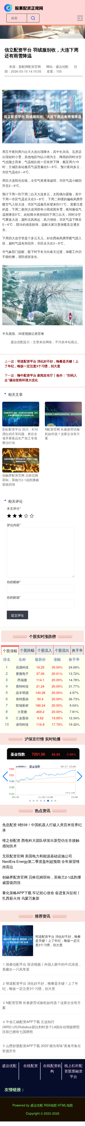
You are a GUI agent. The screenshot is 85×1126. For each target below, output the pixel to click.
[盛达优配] (24, 7)
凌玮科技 (22, 724)
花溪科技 (22, 667)
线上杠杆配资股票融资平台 (73, 1071)
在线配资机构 (52, 1068)
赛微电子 (22, 673)
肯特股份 (22, 699)
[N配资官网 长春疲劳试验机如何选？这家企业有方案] (63, 413)
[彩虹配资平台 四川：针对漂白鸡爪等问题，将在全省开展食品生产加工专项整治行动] (20, 413)
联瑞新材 (22, 705)
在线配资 (30, 1065)
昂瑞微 (22, 680)
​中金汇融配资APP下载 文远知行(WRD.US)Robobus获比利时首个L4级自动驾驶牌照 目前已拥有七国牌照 (41, 1026)
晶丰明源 (22, 692)
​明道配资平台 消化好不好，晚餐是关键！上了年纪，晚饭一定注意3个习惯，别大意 (40, 986)
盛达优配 (9, 1065)
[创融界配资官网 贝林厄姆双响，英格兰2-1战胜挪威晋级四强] (20, 460)
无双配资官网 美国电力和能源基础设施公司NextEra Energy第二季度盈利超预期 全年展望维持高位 (41, 861)
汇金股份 (22, 718)
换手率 (77, 650)
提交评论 (17, 615)
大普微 (22, 711)
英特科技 (22, 686)
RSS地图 (50, 1105)
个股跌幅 (27, 650)
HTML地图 (65, 1105)
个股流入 (44, 650)
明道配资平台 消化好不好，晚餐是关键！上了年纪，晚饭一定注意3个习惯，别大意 (41, 363)
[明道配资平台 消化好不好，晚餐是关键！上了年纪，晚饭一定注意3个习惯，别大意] (17, 940)
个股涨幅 (10, 650)
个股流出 (62, 650)
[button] (5, 776)
